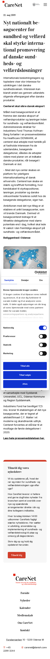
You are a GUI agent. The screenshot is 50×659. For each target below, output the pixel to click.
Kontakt (25, 630)
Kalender (25, 608)
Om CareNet (25, 622)
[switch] (43, 336)
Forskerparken (14, 639)
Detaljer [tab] (25, 280)
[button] (45, 4)
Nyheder (25, 600)
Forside (25, 593)
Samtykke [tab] (9, 280)
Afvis (25, 384)
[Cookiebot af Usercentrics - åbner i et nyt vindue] (35, 272)
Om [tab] (41, 280)
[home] (12, 4)
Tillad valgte (25, 375)
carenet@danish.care (35, 647)
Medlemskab (25, 615)
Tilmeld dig (16, 555)
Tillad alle (25, 366)
